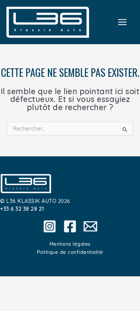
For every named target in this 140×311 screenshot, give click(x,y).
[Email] (90, 226)
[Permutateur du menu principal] (122, 22)
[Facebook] (70, 226)
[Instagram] (49, 226)
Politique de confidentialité (70, 252)
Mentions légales (70, 244)
